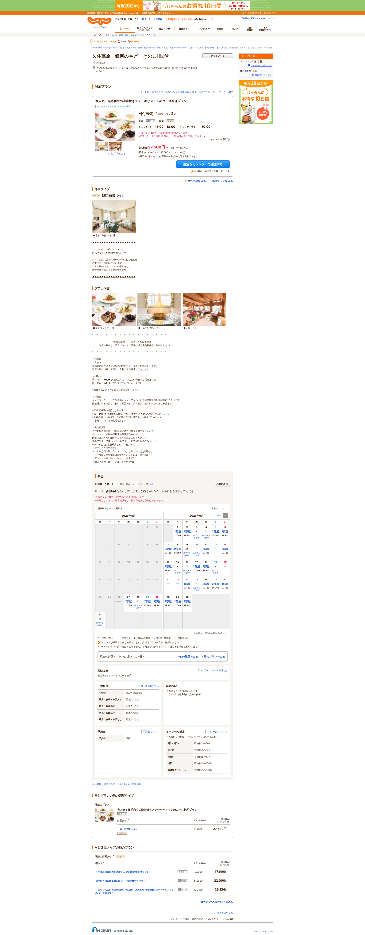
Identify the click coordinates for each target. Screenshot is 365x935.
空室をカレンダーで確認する (203, 164)
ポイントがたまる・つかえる (104, 41)
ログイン (146, 18)
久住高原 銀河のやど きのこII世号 (211, 48)
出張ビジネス (111, 35)
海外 (250, 29)
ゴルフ (235, 29)
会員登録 (157, 18)
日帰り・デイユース (147, 35)
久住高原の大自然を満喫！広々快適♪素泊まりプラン (122, 871)
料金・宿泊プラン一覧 (203, 92)
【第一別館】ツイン (127, 829)
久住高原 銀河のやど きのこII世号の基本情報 (164, 92)
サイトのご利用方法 (250, 13)
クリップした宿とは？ (261, 65)
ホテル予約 (97, 48)
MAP (230, 92)
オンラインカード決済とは (214, 670)
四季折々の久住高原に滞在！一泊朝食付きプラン (120, 880)
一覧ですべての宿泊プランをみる (216, 902)
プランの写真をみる (115, 153)
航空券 (220, 29)
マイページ (273, 18)
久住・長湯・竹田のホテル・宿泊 (178, 48)
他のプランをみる (222, 180)
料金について (221, 508)
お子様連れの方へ (150, 685)
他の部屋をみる (196, 180)
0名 (152, 483)
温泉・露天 (124, 35)
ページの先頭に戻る (222, 913)
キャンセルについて (217, 731)
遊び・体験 (164, 28)
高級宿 (133, 35)
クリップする (218, 55)
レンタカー (204, 28)
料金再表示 (222, 483)
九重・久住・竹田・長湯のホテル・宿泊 (144, 48)
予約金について (151, 731)
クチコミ (221, 92)
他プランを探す (138, 606)
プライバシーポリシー (262, 931)
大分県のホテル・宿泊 (114, 48)
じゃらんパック (145, 28)
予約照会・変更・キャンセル (253, 18)
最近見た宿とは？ (263, 75)
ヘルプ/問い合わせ (270, 13)
